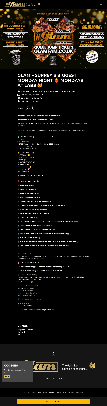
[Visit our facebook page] (32, 108)
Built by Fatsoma (76, 392)
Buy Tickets (53, 401)
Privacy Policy (62, 392)
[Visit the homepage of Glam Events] (22, 4)
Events (33, 392)
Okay (7, 377)
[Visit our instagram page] (53, 354)
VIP (39, 392)
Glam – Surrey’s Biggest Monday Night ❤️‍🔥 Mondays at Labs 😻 (50, 80)
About (45, 392)
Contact (52, 392)
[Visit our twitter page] (28, 108)
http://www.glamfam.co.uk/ (30, 299)
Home (26, 392)
